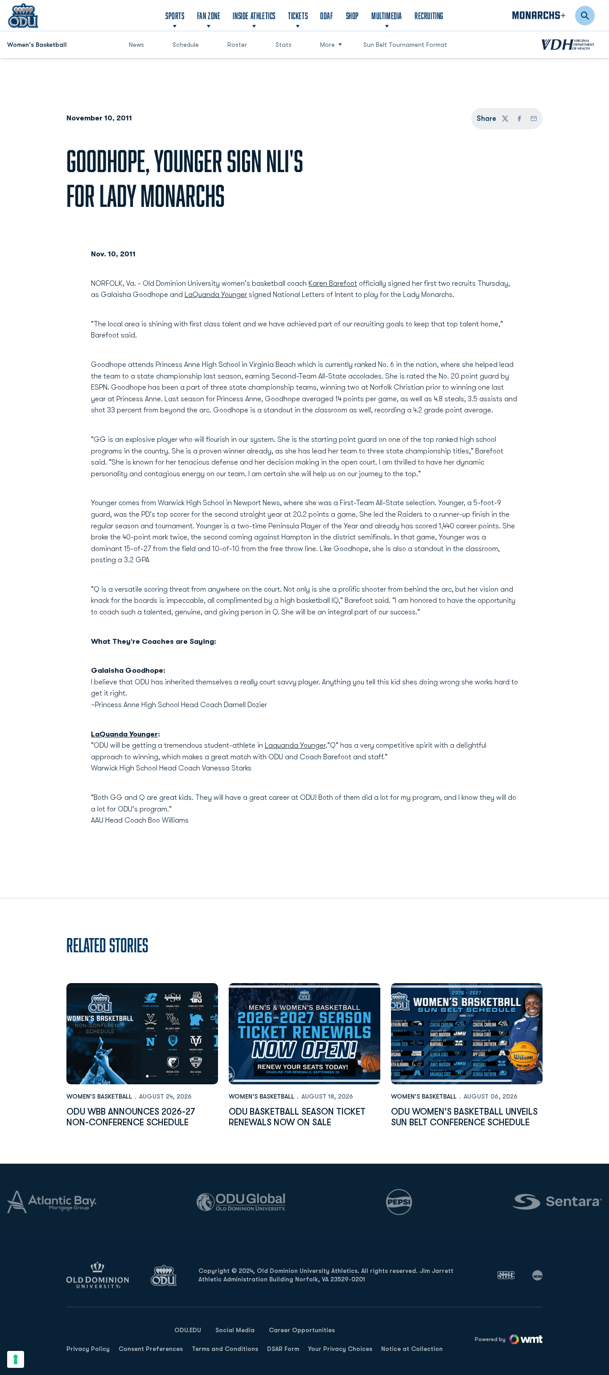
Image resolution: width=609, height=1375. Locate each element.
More (327, 44)
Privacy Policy (88, 1348)
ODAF (326, 15)
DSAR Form (283, 1348)
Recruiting (429, 16)
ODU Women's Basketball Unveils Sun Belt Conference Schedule (464, 1117)
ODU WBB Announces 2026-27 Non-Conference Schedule (130, 1117)
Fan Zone (209, 16)
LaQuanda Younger (216, 295)
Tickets (298, 16)
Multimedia (386, 16)
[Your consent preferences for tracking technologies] (15, 1359)
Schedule (186, 44)
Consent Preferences (151, 1348)
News (136, 44)
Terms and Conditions (225, 1348)
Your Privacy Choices (340, 1348)
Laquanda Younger (295, 745)
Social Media (235, 1330)
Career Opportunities (302, 1330)
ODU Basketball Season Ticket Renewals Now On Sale (297, 1117)
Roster (237, 44)
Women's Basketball (99, 1096)
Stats (284, 44)
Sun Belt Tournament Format (405, 44)
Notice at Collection (412, 1348)
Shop (352, 15)
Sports (175, 16)
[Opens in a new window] (506, 1275)
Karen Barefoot (333, 284)
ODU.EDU (187, 1330)
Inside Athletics (254, 16)
